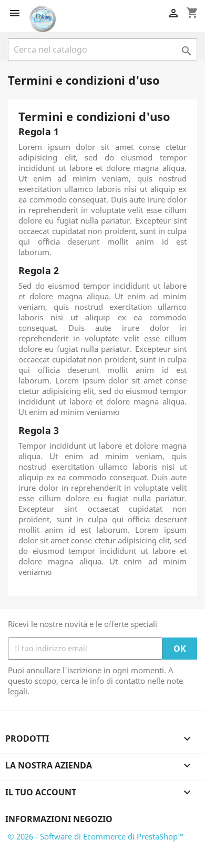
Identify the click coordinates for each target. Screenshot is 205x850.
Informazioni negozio (58, 819)
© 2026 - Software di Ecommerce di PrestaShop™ (96, 836)
